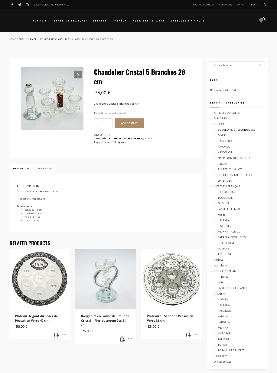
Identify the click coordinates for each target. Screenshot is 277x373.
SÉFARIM (219, 293)
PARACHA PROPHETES (232, 237)
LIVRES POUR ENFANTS (232, 288)
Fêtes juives (119, 142)
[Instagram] (27, 5)
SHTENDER (225, 180)
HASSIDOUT (225, 310)
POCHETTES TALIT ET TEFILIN (237, 175)
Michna (218, 260)
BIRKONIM (220, 118)
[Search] (260, 65)
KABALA (223, 316)
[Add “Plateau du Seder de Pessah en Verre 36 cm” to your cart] (188, 334)
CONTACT (241, 4)
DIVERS (222, 135)
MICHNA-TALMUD (229, 231)
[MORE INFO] (64, 334)
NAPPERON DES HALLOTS (234, 158)
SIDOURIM (220, 356)
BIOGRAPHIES (226, 192)
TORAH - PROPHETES (231, 350)
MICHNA (223, 327)
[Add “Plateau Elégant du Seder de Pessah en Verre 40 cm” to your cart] (56, 334)
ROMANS (223, 248)
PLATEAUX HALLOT (230, 169)
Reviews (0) (44, 168)
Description (21, 168)
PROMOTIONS (225, 4)
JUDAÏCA (147, 138)
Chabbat (106, 142)
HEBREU (223, 277)
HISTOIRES (224, 226)
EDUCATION (225, 197)
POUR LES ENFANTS (226, 271)
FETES (221, 214)
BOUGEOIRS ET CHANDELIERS (125, 138)
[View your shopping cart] (263, 20)
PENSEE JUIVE (226, 243)
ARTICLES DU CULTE (227, 112)
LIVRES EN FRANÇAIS (227, 186)
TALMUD (223, 339)
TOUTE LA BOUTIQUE (203, 4)
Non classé (220, 265)
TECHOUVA (225, 254)
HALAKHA (224, 220)
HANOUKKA (225, 141)
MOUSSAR (224, 333)
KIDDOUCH (225, 152)
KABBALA (224, 322)
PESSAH (222, 163)
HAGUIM (223, 299)
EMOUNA (223, 203)
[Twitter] (20, 5)
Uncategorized (223, 361)
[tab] (21, 168)
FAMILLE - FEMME (229, 209)
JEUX (220, 282)
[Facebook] (12, 5)
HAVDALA (224, 146)
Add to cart (129, 123)
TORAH (222, 344)
